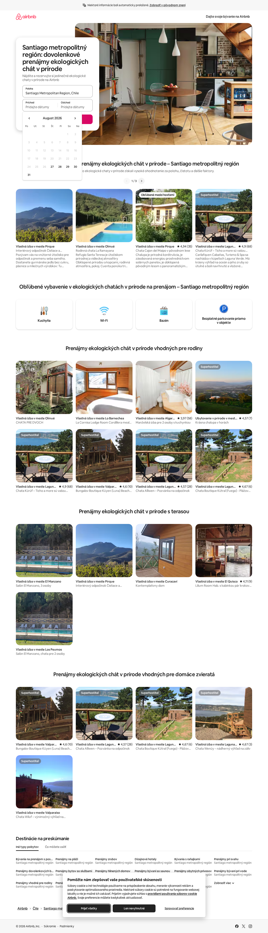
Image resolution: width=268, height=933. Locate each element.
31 (29, 175)
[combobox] (57, 93)
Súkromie (50, 926)
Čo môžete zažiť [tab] (55, 847)
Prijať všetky (89, 908)
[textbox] (40, 107)
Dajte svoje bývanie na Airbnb (228, 16)
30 (75, 166)
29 (67, 166)
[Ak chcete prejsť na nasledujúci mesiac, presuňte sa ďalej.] (75, 118)
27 (52, 166)
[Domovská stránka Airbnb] (26, 16)
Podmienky (67, 926)
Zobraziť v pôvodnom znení (167, 5)
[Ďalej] (141, 181)
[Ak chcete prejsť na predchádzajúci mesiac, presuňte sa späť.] (29, 118)
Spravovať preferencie (179, 908)
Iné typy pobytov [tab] (27, 847)
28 (59, 166)
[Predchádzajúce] (127, 181)
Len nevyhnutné (134, 908)
